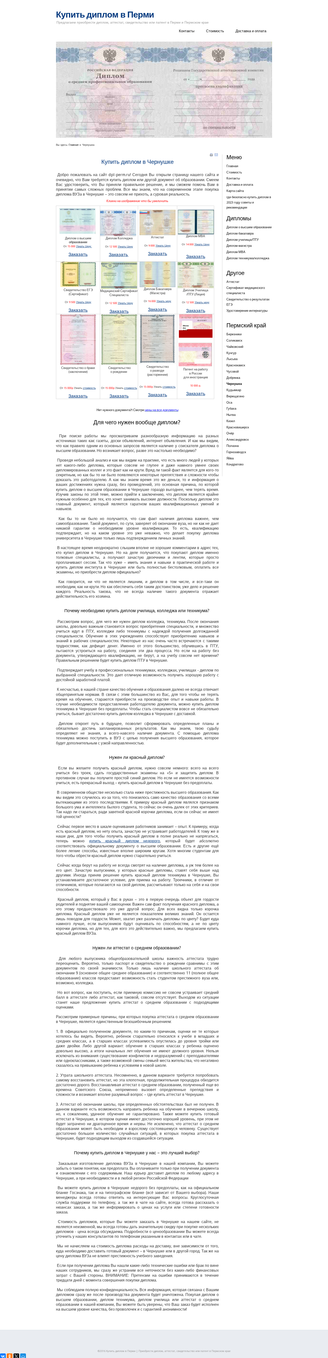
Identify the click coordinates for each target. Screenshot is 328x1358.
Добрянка (233, 378)
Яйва (230, 458)
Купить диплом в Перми (105, 15)
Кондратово (234, 464)
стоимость (89, 388)
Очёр (230, 433)
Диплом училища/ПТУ (242, 239)
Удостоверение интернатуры (246, 310)
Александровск (237, 439)
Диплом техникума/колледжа (247, 258)
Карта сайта (235, 191)
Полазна (232, 446)
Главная (74, 144)
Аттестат (232, 282)
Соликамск (234, 340)
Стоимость (215, 31)
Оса (229, 402)
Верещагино (235, 396)
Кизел (230, 421)
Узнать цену (164, 301)
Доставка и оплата (251, 31)
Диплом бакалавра (240, 233)
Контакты (186, 31)
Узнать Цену (84, 246)
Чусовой (232, 371)
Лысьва (231, 359)
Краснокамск (235, 365)
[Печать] (211, 156)
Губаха (231, 408)
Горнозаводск (236, 452)
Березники (234, 334)
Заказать (78, 254)
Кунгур (231, 353)
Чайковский (234, 347)
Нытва (231, 415)
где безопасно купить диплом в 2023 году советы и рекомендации (248, 202)
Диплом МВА (235, 252)
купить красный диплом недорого (124, 841)
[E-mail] (216, 156)
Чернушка (234, 384)
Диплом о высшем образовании (249, 227)
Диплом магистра (239, 245)
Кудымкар (233, 390)
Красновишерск (237, 427)
